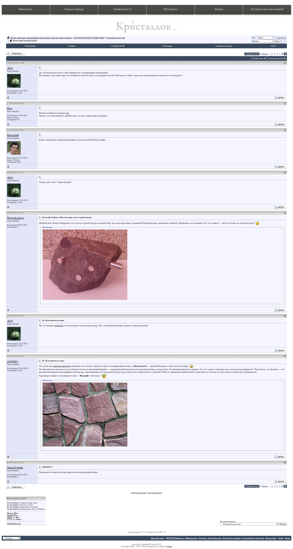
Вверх (287, 538)
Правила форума (14, 523)
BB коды (10, 513)
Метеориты (170, 9)
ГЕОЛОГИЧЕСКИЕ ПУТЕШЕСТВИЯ (89, 38)
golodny (12, 361)
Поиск (273, 46)
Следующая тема (154, 493)
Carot (170, 546)
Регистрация (30, 46)
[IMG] (9, 517)
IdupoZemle (15, 467)
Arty (10, 68)
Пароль (255, 41)
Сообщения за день (224, 46)
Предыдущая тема (139, 493)
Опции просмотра (276, 58)
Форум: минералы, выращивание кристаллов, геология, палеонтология (41, 38)
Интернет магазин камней (267, 9)
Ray (9, 108)
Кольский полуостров (115, 38)
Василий (13, 135)
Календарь (167, 46)
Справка (71, 46)
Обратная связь (157, 538)
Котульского (15, 218)
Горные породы (74, 9)
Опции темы (258, 58)
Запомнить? (281, 38)
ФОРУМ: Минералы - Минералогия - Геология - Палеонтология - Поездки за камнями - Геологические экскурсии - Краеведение (221, 538)
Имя (253, 38)
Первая (264, 54)
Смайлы (10, 515)
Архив (281, 538)
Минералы (25, 9)
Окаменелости (122, 9)
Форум (219, 9)
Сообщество (116, 46)
